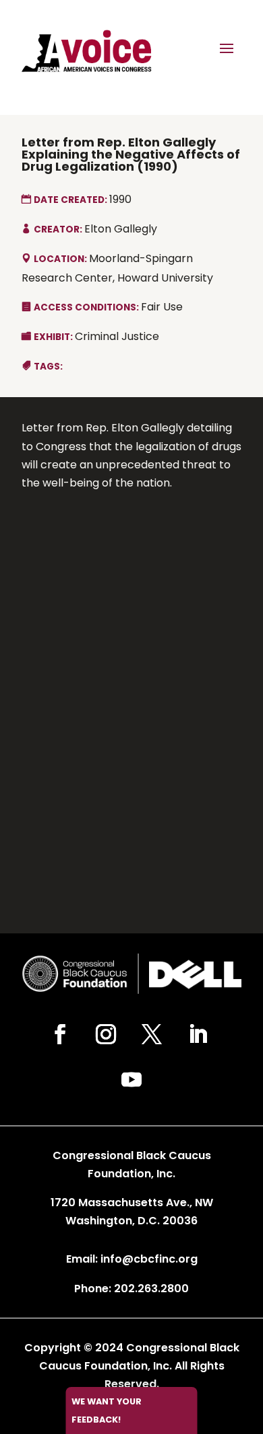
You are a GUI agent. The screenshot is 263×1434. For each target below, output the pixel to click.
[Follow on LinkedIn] (197, 1034)
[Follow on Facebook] (60, 1034)
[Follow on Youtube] (131, 1080)
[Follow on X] (152, 1034)
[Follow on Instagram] (106, 1034)
